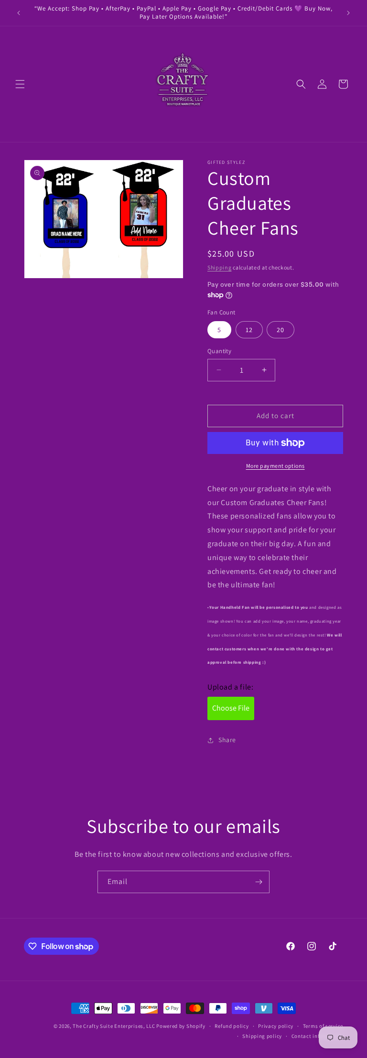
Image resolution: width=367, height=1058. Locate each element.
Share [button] (227, 739)
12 (249, 329)
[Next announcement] (348, 12)
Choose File (230, 708)
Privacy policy (275, 1026)
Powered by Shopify (180, 1026)
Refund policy (231, 1026)
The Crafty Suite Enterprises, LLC (114, 1026)
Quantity (219, 351)
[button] (20, 84)
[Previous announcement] (18, 12)
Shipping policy (262, 1036)
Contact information (317, 1036)
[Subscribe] (258, 882)
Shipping (219, 267)
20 (280, 329)
